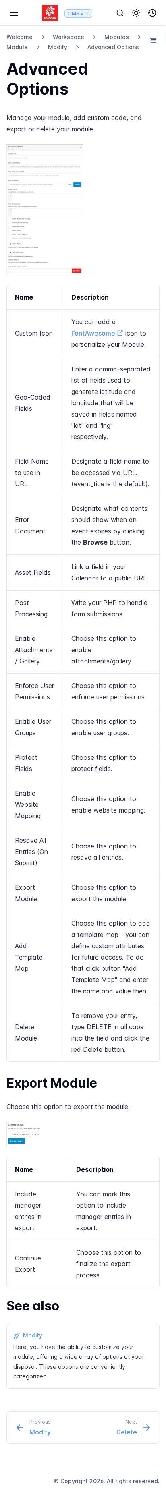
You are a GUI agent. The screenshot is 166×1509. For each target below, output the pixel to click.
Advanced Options (113, 47)
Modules (116, 36)
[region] (83, 673)
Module (17, 47)
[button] (136, 13)
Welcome (19, 36)
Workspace (68, 36)
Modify (57, 47)
